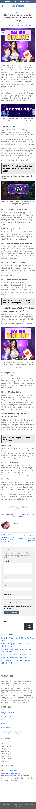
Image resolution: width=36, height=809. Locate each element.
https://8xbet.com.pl (15, 776)
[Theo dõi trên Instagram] (6, 732)
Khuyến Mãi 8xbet (7, 713)
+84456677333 (12, 771)
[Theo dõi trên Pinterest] (16, 732)
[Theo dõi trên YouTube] (19, 732)
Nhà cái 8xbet (6, 716)
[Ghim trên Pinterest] (23, 507)
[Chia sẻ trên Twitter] (16, 507)
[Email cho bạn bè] (19, 507)
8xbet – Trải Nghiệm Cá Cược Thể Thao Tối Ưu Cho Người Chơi (27, 538)
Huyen (29, 25)
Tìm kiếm (4, 621)
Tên (5, 577)
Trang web (7, 594)
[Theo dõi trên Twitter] (9, 732)
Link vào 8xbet (6, 720)
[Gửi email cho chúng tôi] (13, 732)
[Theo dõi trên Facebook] (3, 732)
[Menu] (2, 6)
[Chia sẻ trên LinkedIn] (26, 507)
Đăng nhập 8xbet (7, 723)
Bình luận (7, 561)
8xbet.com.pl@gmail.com (15, 773)
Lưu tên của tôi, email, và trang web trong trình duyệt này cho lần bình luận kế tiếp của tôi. (17, 605)
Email (5, 586)
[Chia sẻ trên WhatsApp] (9, 507)
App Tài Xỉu (20, 516)
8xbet (18, 12)
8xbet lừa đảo (6, 727)
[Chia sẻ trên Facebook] (12, 507)
